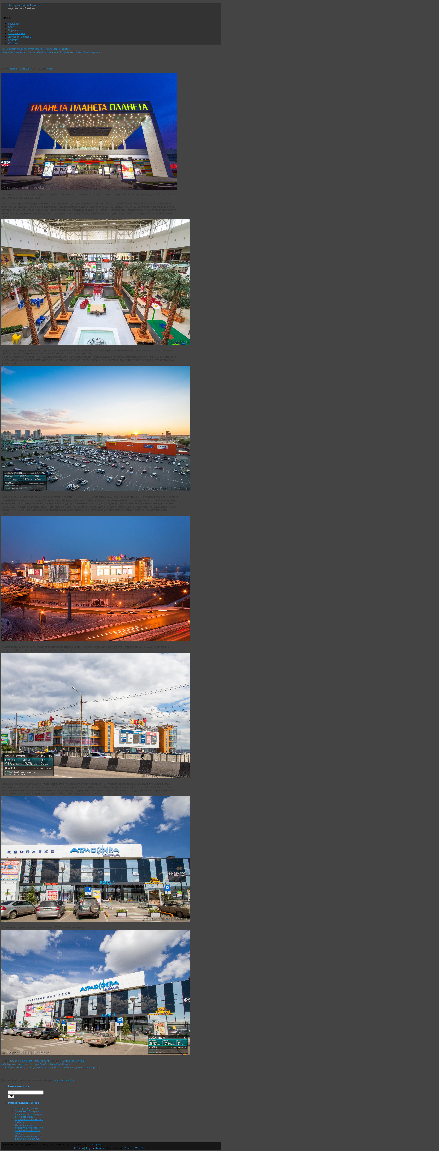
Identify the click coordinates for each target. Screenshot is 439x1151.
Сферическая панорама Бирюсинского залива (29, 1137)
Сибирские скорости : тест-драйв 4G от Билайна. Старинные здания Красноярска (50, 52)
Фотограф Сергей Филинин (24, 5)
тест (49, 68)
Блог (11, 26)
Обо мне (13, 43)
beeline (14, 1061)
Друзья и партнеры (20, 36)
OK (11, 1096)
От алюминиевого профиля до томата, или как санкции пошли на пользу (29, 1129)
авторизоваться (64, 1080)
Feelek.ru (13, 23)
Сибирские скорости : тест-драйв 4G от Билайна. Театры (35, 48)
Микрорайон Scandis (26, 1108)
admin (13, 68)
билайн (38, 1061)
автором (96, 1144)
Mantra (128, 1148)
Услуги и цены (16, 33)
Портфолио (14, 30)
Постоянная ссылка (73, 1061)
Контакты (14, 39)
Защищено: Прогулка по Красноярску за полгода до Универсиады (29, 1114)
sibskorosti (26, 1061)
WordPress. (141, 1148)
